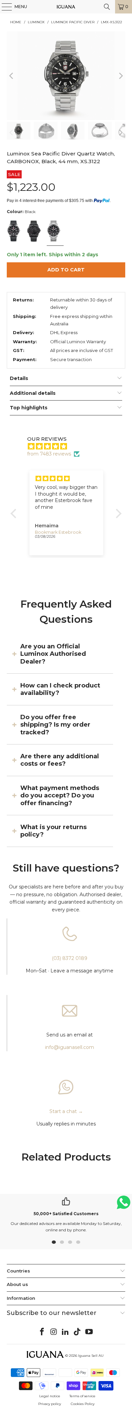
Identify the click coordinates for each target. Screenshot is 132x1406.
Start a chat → (66, 1111)
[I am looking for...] (107, 6)
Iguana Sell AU (91, 1355)
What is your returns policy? (53, 830)
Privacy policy (49, 1404)
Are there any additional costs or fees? (59, 760)
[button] (15, 513)
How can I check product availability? (60, 689)
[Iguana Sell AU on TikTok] (77, 1332)
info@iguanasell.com (69, 1047)
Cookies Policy (82, 1404)
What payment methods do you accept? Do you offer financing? (59, 795)
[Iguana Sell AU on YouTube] (89, 1332)
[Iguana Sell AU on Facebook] (42, 1332)
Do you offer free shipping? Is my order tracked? (55, 724)
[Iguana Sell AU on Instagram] (54, 1332)
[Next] (120, 75)
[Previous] (11, 75)
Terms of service (82, 1396)
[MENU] (3, 6)
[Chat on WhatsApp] (123, 1205)
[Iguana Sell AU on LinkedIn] (66, 1332)
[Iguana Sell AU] (66, 6)
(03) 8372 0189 (69, 958)
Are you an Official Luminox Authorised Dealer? (53, 654)
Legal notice (49, 1396)
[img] (69, 446)
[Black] (15, 231)
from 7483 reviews (49, 454)
